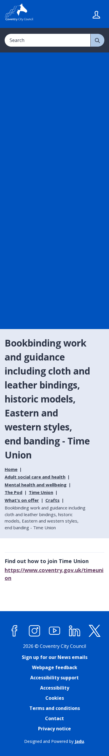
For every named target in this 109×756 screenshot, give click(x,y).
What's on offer (22, 500)
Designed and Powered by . (54, 741)
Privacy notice (54, 728)
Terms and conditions (54, 708)
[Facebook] (14, 631)
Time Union (41, 492)
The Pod (13, 492)
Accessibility (54, 688)
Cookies (54, 698)
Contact (54, 718)
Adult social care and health (35, 477)
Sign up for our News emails (54, 657)
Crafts (52, 500)
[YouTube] (55, 631)
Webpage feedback (54, 667)
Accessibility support (54, 677)
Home (11, 469)
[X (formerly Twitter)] (95, 631)
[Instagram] (34, 631)
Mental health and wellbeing (36, 485)
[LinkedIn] (75, 631)
